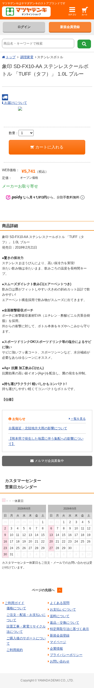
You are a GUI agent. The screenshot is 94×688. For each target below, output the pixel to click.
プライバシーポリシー (66, 655)
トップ (11, 57)
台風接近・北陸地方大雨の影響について (38, 428)
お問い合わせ (59, 661)
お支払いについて (63, 609)
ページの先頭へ (43, 590)
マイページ (58, 642)
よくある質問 (59, 603)
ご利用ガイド (14, 603)
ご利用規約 (15, 650)
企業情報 (56, 648)
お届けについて (15, 103)
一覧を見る (78, 419)
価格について (16, 608)
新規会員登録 (70, 27)
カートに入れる (48, 147)
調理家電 (26, 57)
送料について (59, 616)
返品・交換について (64, 622)
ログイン (24, 27)
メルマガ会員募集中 (49, 461)
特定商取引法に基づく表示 (69, 629)
